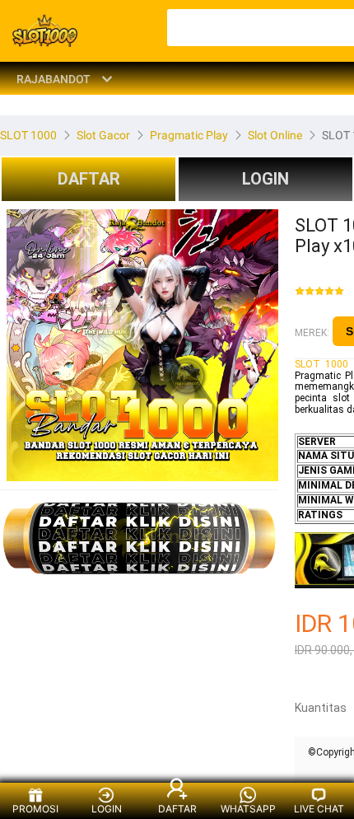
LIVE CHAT (319, 809)
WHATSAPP (248, 809)
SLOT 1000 (321, 364)
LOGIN (265, 179)
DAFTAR (89, 179)
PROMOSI (35, 809)
